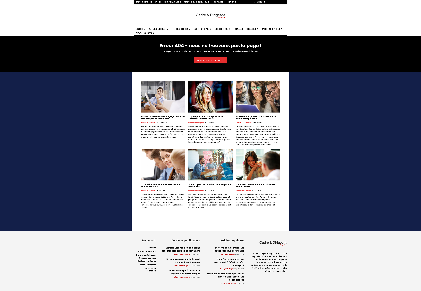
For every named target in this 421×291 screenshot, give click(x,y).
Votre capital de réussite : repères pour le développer (209, 185)
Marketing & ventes (243, 191)
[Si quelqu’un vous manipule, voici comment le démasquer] (210, 97)
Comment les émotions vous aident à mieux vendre (255, 185)
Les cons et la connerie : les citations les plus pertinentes (228, 249)
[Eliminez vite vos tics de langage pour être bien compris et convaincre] (163, 97)
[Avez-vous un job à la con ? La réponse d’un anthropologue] (258, 97)
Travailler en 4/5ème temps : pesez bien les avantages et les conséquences (225, 276)
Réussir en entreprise (148, 123)
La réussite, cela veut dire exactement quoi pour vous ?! (161, 185)
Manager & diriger (227, 269)
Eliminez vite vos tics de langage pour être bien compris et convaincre (163, 117)
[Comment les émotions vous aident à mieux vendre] (258, 164)
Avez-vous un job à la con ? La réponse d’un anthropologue (256, 117)
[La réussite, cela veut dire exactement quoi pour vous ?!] (163, 164)
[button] (259, 2)
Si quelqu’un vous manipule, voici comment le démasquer (205, 117)
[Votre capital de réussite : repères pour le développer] (210, 164)
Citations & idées (228, 254)
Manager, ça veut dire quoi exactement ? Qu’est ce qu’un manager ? (229, 262)
